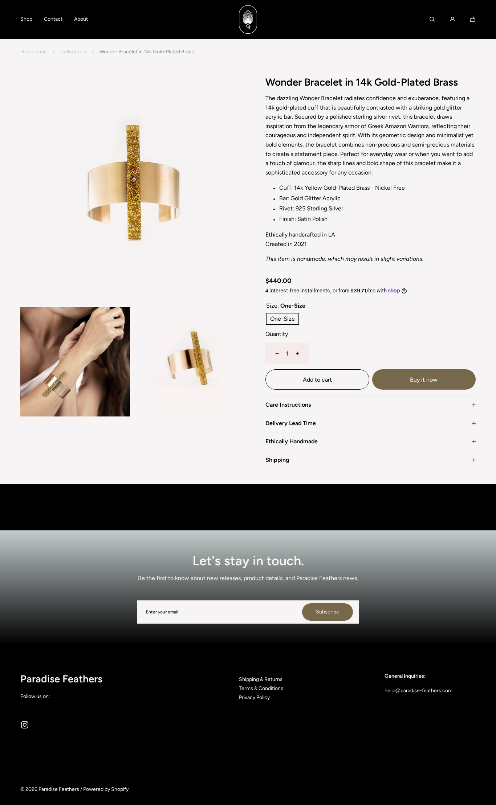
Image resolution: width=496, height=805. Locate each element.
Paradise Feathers (58, 789)
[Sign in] (452, 19)
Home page (33, 52)
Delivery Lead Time (290, 423)
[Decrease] (272, 353)
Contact (53, 19)
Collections (73, 52)
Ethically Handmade (291, 441)
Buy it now (424, 379)
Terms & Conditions (261, 688)
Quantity (276, 333)
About (81, 19)
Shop (26, 19)
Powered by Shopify (106, 789)
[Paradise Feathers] (248, 19)
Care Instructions (288, 405)
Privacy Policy (254, 697)
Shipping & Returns (260, 679)
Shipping (277, 460)
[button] (473, 19)
